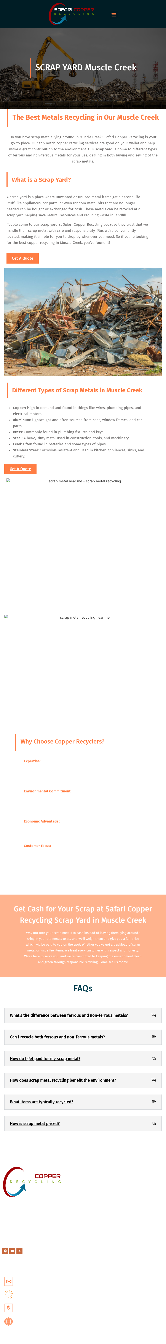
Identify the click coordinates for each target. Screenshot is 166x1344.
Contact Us (93, 1189)
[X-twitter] (19, 1251)
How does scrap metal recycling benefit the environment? (63, 1080)
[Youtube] (12, 1251)
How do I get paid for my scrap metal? (45, 1058)
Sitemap (92, 1195)
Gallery (90, 1200)
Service (91, 1178)
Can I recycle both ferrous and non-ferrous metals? (57, 1037)
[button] (114, 15)
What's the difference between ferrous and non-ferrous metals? (69, 1015)
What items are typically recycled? (41, 1101)
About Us (92, 1183)
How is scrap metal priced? (35, 1123)
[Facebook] (5, 1251)
